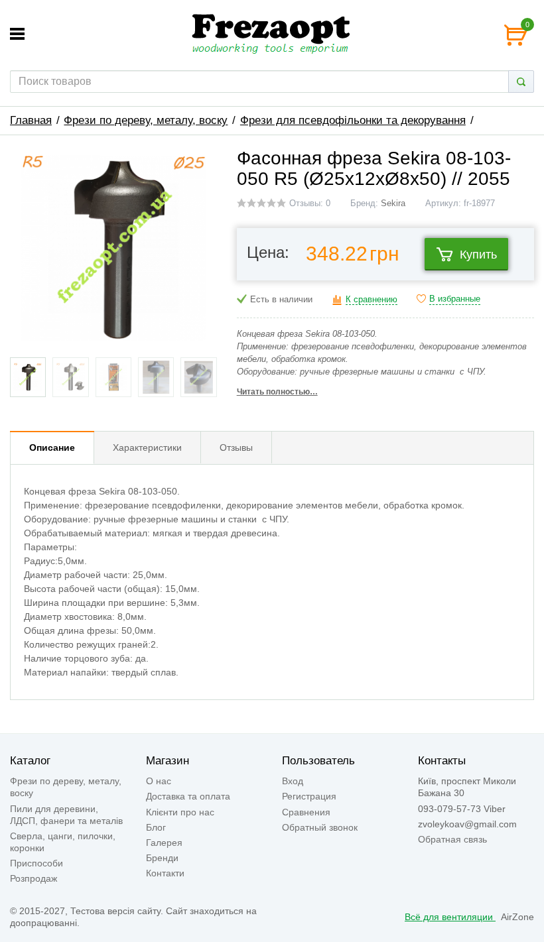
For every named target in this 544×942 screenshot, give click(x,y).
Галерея (164, 842)
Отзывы (236, 447)
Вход (292, 781)
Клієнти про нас (180, 812)
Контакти (165, 873)
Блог (156, 827)
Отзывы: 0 (309, 203)
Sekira (393, 203)
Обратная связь (452, 839)
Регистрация (309, 796)
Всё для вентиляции (450, 917)
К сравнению (371, 299)
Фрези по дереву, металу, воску (146, 120)
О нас (158, 781)
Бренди (162, 858)
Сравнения (306, 812)
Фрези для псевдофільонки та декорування (353, 120)
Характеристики (147, 447)
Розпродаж (33, 878)
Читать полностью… (277, 391)
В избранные (454, 299)
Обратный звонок (320, 827)
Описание (52, 447)
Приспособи (36, 863)
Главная (31, 120)
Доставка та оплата (188, 796)
